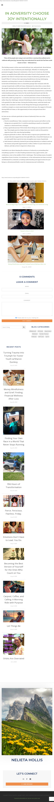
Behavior (35, 334)
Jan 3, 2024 (26, 234)
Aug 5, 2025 (13, 606)
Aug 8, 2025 (13, 517)
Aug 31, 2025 (13, 365)
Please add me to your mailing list (27, 317)
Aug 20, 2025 (26, 267)
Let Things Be (13, 626)
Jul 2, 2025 (14, 662)
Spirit (47, 336)
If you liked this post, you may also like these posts (27, 181)
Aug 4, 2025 (13, 629)
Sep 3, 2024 (26, 207)
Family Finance (43, 334)
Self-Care (41, 336)
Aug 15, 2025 (13, 490)
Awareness (48, 331)
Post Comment (27, 320)
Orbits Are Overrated (13, 658)
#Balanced (33, 331)
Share (27, 23)
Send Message (27, 784)
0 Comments (37, 26)
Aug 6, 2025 (13, 576)
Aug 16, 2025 (13, 448)
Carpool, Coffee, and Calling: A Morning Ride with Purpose (14, 599)
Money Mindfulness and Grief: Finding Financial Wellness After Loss (27, 264)
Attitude (40, 331)
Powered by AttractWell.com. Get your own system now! (27, 798)
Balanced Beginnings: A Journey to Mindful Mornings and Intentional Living (27, 204)
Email (27, 293)
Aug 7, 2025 (13, 543)
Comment (27, 300)
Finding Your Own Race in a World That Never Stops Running (13, 441)
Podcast (34, 336)
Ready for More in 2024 (27, 231)
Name (27, 286)
